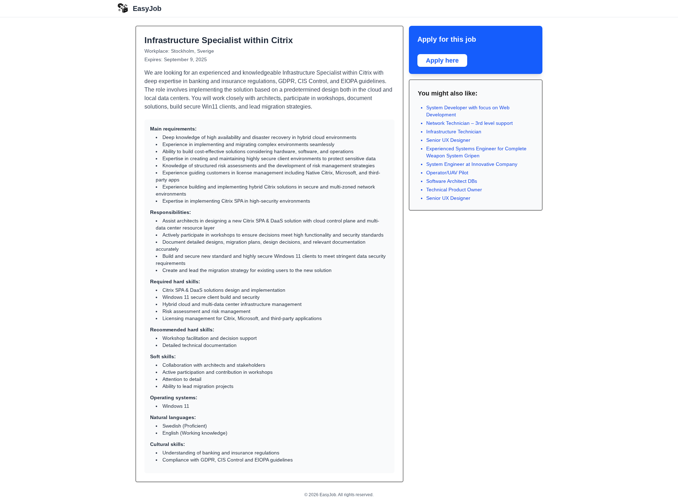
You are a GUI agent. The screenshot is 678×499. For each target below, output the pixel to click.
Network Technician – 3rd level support (469, 123)
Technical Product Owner (454, 189)
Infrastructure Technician (453, 131)
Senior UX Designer (448, 140)
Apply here (442, 60)
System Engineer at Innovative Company (471, 164)
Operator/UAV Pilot (447, 172)
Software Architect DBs (451, 181)
